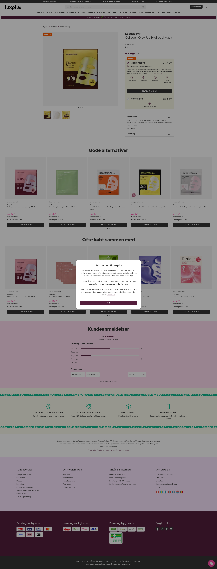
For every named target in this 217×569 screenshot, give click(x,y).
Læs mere (111, 295)
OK (108, 303)
